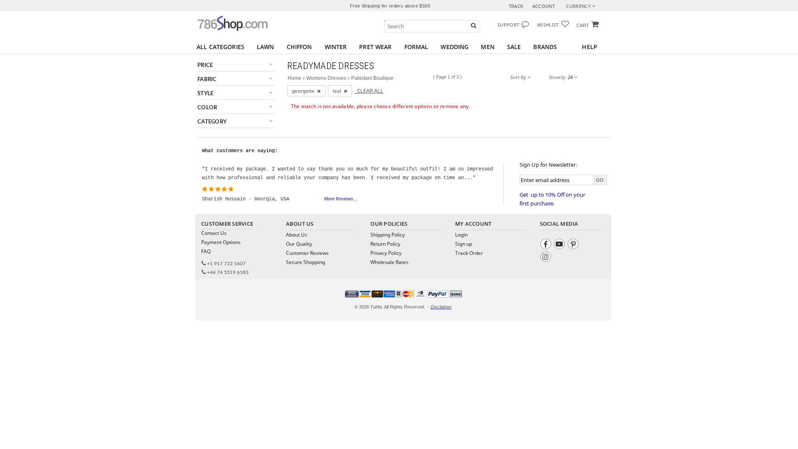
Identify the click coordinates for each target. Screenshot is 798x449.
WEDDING (454, 47)
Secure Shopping (305, 262)
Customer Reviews (307, 253)
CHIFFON (299, 47)
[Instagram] (547, 258)
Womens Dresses (326, 78)
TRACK (516, 6)
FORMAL (416, 47)
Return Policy (385, 243)
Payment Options (221, 242)
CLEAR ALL (369, 90)
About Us (296, 234)
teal (338, 90)
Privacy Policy (385, 253)
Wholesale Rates (389, 262)
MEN (487, 47)
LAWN (265, 47)
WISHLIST (548, 25)
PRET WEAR (375, 47)
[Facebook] (547, 245)
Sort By (518, 77)
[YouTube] (560, 245)
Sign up (463, 243)
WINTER (336, 47)
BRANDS (545, 47)
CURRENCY (579, 6)
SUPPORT (508, 25)
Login (461, 234)
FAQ (206, 251)
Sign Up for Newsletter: (548, 164)
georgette (304, 90)
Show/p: (561, 77)
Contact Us (214, 233)
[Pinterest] (574, 245)
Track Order (469, 253)
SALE (514, 47)
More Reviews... (340, 198)
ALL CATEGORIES (220, 47)
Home (294, 78)
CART (582, 25)
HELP (589, 47)
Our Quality (299, 243)
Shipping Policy (387, 234)
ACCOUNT (543, 6)
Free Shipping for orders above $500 (390, 5)
